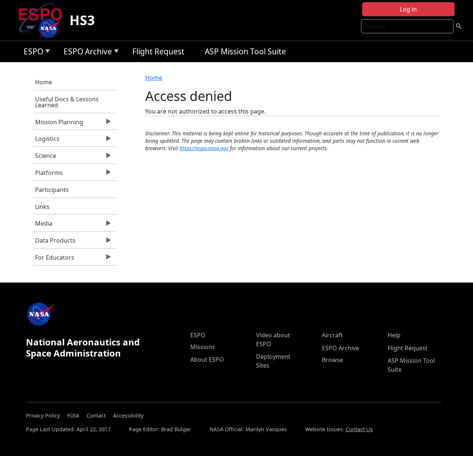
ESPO (31, 52)
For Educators (53, 259)
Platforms (48, 174)
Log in (408, 9)
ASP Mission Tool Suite (245, 51)
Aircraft (332, 335)
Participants (52, 190)
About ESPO (207, 359)
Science (44, 157)
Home (43, 82)
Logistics (46, 140)
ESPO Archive (86, 52)
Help (394, 335)
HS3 (82, 20)
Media (42, 225)
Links (42, 207)
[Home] (43, 20)
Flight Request (158, 51)
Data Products (54, 242)
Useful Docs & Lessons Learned (67, 102)
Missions (202, 347)
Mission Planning (58, 124)
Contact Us (359, 429)
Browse (332, 360)
